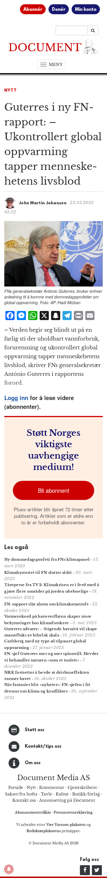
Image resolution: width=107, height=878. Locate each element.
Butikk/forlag (86, 794)
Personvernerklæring (73, 812)
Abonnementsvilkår (33, 812)
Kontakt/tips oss (43, 746)
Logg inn (16, 397)
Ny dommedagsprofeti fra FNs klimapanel (47, 559)
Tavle (46, 794)
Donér (58, 9)
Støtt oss (34, 730)
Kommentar (51, 787)
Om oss (33, 763)
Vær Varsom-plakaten (66, 825)
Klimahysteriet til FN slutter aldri (38, 572)
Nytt (10, 90)
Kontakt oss (24, 800)
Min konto (85, 9)
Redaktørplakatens (44, 831)
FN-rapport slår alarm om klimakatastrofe (46, 604)
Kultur (62, 794)
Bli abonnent (53, 490)
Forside (15, 787)
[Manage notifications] (8, 869)
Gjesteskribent (82, 787)
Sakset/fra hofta (21, 794)
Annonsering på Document (67, 800)
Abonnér (32, 9)
